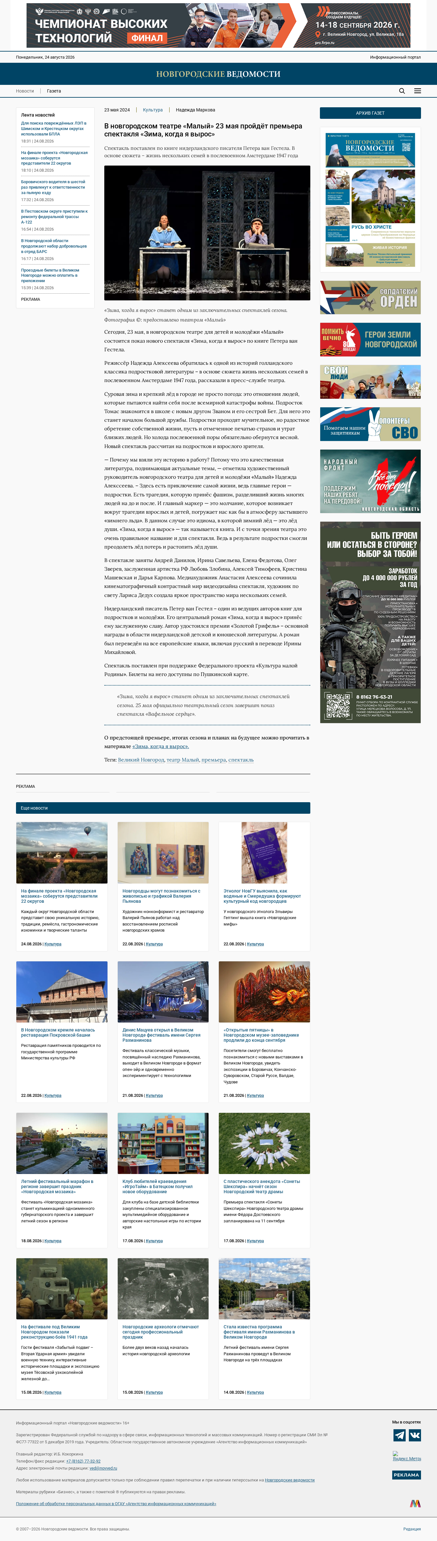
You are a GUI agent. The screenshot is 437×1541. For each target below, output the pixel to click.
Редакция (412, 1529)
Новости (25, 91)
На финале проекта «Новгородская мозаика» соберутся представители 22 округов (54, 158)
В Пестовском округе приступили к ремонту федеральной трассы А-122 (54, 216)
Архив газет (370, 113)
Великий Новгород (141, 759)
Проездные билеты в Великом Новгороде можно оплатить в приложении (50, 275)
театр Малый (183, 759)
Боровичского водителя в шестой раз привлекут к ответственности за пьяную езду (53, 187)
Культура (153, 109)
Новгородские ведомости (290, 1480)
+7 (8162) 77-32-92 (83, 1461)
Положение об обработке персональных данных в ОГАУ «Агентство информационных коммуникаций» (116, 1503)
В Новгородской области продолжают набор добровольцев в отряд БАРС (54, 246)
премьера (214, 759)
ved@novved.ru (103, 1468)
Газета (54, 91)
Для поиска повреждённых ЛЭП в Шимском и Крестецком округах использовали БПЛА (53, 128)
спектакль (241, 759)
